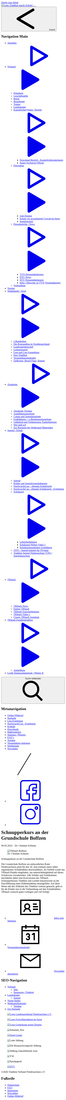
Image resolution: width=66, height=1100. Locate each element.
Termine (11, 740)
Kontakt (11, 726)
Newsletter (12, 748)
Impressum (12, 1090)
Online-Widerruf (15, 715)
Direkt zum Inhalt (9, 2)
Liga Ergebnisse (15, 721)
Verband (11, 986)
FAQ (9, 1087)
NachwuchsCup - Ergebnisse (21, 723)
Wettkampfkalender (16, 1003)
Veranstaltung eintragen (18, 743)
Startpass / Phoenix (16, 734)
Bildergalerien (14, 732)
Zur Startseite (13, 1009)
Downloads (13, 729)
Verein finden (13, 1000)
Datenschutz (13, 1085)
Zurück (52, 30)
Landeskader (13, 995)
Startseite (11, 718)
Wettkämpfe (13, 746)
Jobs (16, 989)
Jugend (17, 998)
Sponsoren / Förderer (24, 992)
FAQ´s (10, 737)
